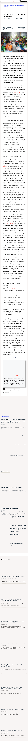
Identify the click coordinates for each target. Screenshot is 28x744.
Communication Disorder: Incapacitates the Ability (18, 444)
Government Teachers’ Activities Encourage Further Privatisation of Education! (12, 622)
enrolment (5, 166)
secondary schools (6, 392)
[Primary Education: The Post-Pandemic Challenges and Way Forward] (14, 723)
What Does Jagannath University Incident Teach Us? (8, 28)
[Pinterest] (13, 9)
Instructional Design (14, 534)
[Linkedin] (19, 9)
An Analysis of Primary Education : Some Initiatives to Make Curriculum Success (11, 688)
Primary (8, 5)
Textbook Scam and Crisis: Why (9, 508)
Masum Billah (7, 18)
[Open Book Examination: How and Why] (5, 435)
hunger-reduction (17, 92)
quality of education (15, 288)
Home (5, 5)
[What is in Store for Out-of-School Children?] (14, 702)
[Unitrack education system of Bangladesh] (5, 547)
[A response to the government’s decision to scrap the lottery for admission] (14, 569)
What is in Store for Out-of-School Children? (12, 709)
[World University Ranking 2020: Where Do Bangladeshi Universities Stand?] (5, 464)
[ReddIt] (22, 9)
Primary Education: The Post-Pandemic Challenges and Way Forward (11, 731)
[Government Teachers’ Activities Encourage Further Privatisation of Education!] (14, 614)
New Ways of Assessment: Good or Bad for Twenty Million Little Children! (12, 599)
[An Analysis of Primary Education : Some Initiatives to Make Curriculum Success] (14, 679)
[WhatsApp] (16, 9)
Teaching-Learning (5, 416)
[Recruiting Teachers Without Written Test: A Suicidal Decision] (14, 657)
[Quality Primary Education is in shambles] (14, 479)
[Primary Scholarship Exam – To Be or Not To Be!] (14, 636)
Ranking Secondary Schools (21, 28)
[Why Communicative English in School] (5, 520)
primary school (5, 390)
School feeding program (14, 390)
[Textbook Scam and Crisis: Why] (14, 500)
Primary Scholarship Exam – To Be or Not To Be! (13, 644)
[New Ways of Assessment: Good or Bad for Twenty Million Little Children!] (14, 591)
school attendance (10, 223)
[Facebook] (7, 9)
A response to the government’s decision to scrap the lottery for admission (12, 577)
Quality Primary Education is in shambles (11, 487)
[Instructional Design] (5, 538)
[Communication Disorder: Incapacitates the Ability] (5, 444)
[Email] (25, 9)
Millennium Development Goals (10, 91)
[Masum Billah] (3, 18)
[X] (10, 9)
